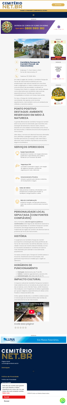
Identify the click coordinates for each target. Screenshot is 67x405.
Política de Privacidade (9, 379)
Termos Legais (6, 382)
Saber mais (6, 393)
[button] (33, 15)
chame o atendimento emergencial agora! (33, 10)
